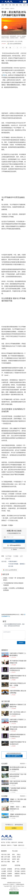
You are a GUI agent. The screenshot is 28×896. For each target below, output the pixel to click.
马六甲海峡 (8, 556)
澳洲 (13, 861)
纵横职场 (17, 873)
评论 (20, 5)
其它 (18, 861)
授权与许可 (14, 842)
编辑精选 (22, 563)
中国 (10, 5)
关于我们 (8, 842)
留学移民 (23, 869)
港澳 (8, 856)
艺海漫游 (3, 878)
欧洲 (18, 859)
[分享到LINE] (6, 48)
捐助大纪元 (21, 845)
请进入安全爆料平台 (14, 756)
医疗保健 (17, 871)
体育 (2, 861)
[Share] (10, 657)
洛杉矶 (14, 856)
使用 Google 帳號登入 (15, 545)
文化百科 (3, 869)
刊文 (4, 75)
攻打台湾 (7, 558)
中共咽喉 (15, 556)
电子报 (3, 842)
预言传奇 (9, 876)
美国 (13, 5)
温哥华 (14, 859)
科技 (2, 859)
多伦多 (18, 856)
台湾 (24, 5)
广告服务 (15, 845)
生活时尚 (23, 871)
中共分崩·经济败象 (13, 563)
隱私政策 (15, 549)
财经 (5, 859)
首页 (2, 5)
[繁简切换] (24, 48)
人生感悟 (3, 871)
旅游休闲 (17, 876)
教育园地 (3, 876)
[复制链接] (13, 47)
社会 (5, 861)
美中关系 (10, 566)
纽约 (13, 854)
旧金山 (18, 854)
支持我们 (14, 828)
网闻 (8, 861)
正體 (20, 1)
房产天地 (17, 869)
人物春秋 (9, 873)
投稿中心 (9, 845)
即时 (6, 5)
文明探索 (9, 869)
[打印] (17, 48)
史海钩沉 (3, 873)
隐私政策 (3, 845)
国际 (17, 5)
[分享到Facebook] (2, 48)
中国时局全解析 (12, 561)
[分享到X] (10, 48)
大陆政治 (7, 8)
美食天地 (23, 873)
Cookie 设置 (14, 892)
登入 (25, 1)
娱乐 (8, 859)
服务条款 (20, 842)
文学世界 (9, 871)
